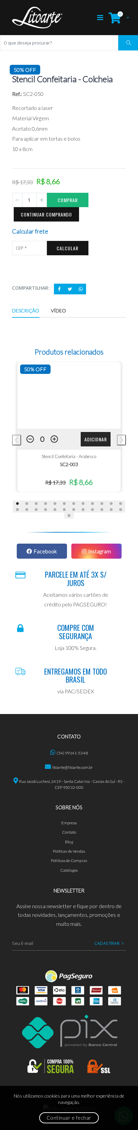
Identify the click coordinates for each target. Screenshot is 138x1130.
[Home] (37, 17)
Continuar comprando (46, 214)
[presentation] (16, 440)
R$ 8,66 (80, 482)
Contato (69, 832)
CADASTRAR (107, 943)
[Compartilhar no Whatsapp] (80, 289)
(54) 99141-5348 (72, 752)
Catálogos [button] (69, 870)
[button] (117, 17)
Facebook (45, 551)
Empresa (69, 822)
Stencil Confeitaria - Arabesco (69, 456)
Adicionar (95, 439)
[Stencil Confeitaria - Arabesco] (69, 395)
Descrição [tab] (26, 310)
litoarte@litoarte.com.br (72, 767)
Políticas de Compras (69, 860)
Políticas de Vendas (69, 851)
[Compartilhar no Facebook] (59, 289)
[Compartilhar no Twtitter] (70, 289)
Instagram (99, 551)
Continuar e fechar (69, 1118)
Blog (69, 841)
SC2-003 (69, 464)
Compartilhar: (31, 287)
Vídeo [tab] (58, 310)
